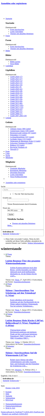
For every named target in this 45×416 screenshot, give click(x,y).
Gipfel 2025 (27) (16, 79)
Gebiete (8, 118)
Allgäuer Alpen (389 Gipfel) (20, 129)
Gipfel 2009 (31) (16, 112)
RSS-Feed (9, 400)
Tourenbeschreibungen (22, 282)
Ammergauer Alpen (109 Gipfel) (22, 131)
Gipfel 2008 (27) (16, 114)
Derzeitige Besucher (17, 173)
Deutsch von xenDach (15, 414)
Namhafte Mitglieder (17, 168)
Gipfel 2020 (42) (16, 89)
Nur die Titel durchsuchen (24, 194)
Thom (17, 280)
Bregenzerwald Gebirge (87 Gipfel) (23, 133)
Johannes (18, 370)
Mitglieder (9, 158)
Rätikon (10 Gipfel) (17, 145)
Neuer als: (6, 208)
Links (8, 153)
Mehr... (10, 225)
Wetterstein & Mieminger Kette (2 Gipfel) (25, 141)
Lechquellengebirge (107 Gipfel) (22, 137)
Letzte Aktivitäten (16, 32)
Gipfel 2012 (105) (16, 105)
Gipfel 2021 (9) (15, 87)
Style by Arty (10, 408)
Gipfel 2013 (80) (16, 103)
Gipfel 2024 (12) (16, 81)
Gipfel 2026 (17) (16, 77)
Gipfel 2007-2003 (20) (18, 116)
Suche (8, 156)
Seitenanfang (10, 398)
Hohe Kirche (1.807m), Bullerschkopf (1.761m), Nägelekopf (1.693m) (25, 323)
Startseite (9, 19)
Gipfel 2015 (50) (16, 99)
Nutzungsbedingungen (14, 404)
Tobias (17, 342)
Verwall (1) (14, 149)
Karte (8, 151)
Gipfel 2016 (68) (16, 97)
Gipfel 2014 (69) (16, 101)
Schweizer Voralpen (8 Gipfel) (21, 143)
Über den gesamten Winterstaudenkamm (23, 262)
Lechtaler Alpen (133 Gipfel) (20, 139)
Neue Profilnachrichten (18, 177)
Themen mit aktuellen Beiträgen (21, 34)
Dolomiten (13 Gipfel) (18, 135)
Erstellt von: (7, 198)
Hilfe (7, 394)
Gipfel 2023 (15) (16, 83)
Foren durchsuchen (17, 30)
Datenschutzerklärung (13, 406)
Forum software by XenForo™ (22, 412)
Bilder (8, 51)
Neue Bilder (14, 64)
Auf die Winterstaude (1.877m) (21, 354)
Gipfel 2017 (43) (16, 95)
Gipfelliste (9, 66)
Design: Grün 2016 (13, 388)
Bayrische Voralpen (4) (18, 147)
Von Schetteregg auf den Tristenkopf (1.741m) (21, 293)
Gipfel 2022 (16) (16, 85)
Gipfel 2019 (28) (16, 91)
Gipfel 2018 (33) (16, 93)
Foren (8, 36)
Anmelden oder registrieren (14, 3)
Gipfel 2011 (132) (16, 107)
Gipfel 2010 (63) (16, 110)
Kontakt (8, 392)
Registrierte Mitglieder (18, 170)
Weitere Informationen (36, 243)
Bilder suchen (15, 62)
